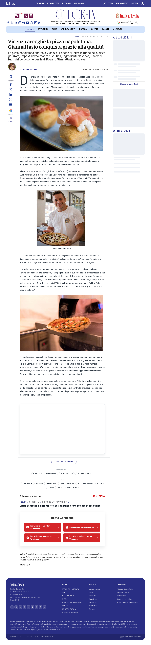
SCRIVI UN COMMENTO (63, 462)
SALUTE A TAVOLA (69, 609)
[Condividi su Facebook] (11, 84)
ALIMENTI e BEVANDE (70, 612)
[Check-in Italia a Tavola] (127, 15)
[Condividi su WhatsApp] (11, 99)
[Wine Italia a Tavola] (24, 15)
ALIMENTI (117, 29)
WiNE (54, 29)
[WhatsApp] (31, 23)
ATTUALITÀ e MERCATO (70, 589)
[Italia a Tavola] (75, 14)
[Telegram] (23, 23)
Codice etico (121, 596)
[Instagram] (20, 23)
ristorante (27, 483)
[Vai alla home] (10, 29)
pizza (99, 483)
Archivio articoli (94, 589)
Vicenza (51, 487)
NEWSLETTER (53, 3)
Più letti (92, 609)
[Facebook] (8, 23)
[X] (12, 23)
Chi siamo (93, 603)
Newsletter (93, 599)
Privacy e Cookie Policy (125, 589)
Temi (91, 593)
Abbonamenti (122, 3)
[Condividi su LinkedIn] (11, 94)
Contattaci (93, 606)
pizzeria (39, 483)
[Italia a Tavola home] (34, 584)
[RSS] (39, 23)
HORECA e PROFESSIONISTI (72, 603)
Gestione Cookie (123, 593)
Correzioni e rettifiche (124, 599)
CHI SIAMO (79, 3)
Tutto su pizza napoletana (44, 473)
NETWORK (66, 3)
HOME (77, 36)
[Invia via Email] (11, 104)
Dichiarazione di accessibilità (127, 603)
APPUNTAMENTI (68, 29)
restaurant (52, 483)
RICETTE (94, 29)
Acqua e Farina (67, 483)
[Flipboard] (35, 23)
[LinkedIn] (16, 23)
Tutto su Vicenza (84, 473)
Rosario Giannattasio (67, 487)
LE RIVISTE (39, 3)
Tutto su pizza (66, 473)
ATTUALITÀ (43, 29)
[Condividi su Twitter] (11, 89)
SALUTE (105, 29)
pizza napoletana (85, 483)
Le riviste (92, 596)
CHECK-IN (30, 29)
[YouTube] (27, 23)
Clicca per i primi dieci (129, 84)
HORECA (83, 29)
